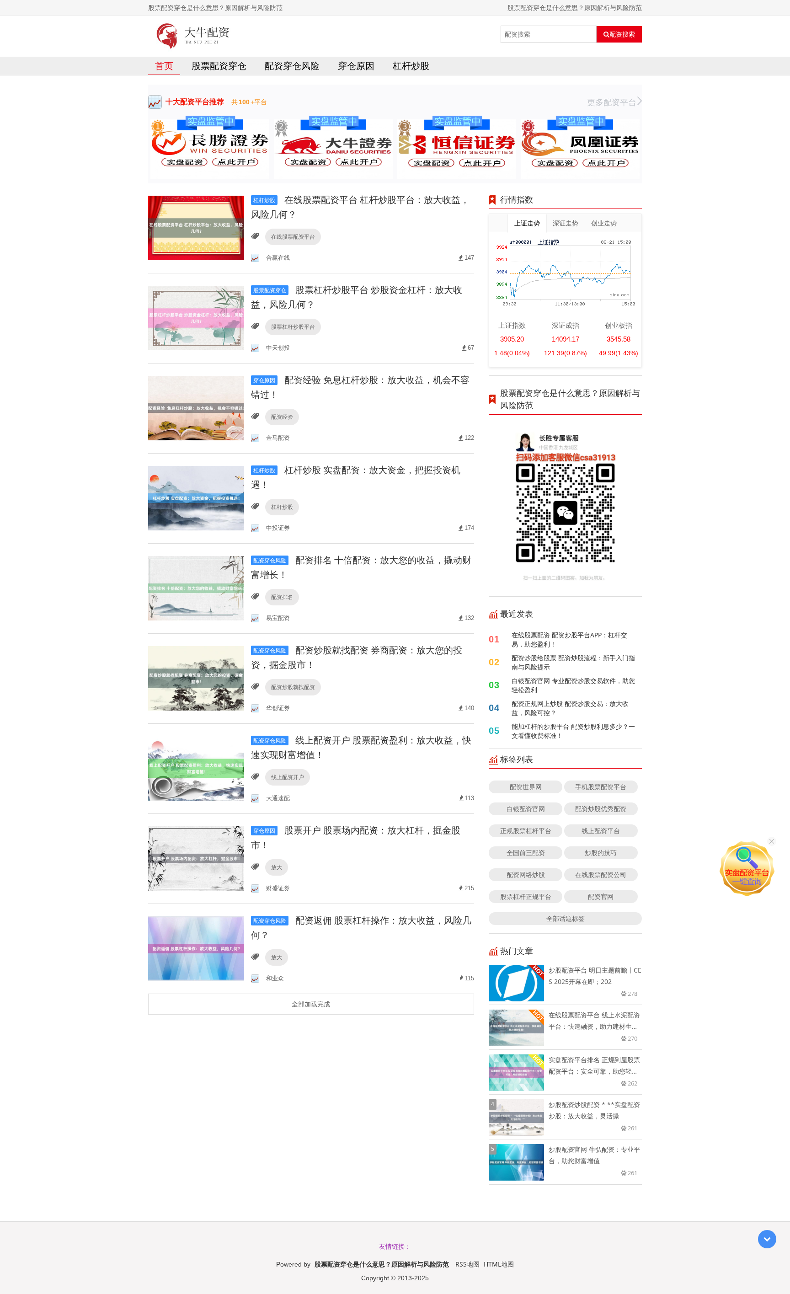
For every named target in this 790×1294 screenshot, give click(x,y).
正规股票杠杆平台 (525, 830)
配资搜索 (622, 34)
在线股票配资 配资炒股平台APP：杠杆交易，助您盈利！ (569, 639)
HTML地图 (499, 1264)
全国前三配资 (526, 852)
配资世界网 (526, 786)
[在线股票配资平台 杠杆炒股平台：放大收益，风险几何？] (196, 227)
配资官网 (601, 896)
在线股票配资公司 (600, 874)
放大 (276, 867)
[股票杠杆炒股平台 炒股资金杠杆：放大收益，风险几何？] (196, 317)
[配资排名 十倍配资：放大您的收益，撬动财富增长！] (196, 587)
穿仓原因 (356, 65)
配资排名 (282, 597)
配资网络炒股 (526, 874)
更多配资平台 (611, 101)
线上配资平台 (601, 830)
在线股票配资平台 (293, 237)
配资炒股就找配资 (293, 687)
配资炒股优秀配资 (600, 808)
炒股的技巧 (601, 852)
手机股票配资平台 (600, 786)
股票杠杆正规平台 (525, 896)
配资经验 (282, 417)
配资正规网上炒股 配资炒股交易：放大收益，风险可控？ (570, 708)
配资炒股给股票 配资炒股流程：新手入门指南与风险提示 (573, 662)
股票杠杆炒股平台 (293, 327)
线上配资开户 (287, 777)
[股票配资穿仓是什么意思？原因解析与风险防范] (193, 34)
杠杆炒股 (411, 65)
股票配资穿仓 (219, 65)
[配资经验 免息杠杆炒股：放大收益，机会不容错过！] (196, 407)
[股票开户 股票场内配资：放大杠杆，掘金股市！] (196, 858)
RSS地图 (467, 1264)
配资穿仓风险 (292, 65)
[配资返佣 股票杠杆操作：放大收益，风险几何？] (196, 948)
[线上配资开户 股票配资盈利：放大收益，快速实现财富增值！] (196, 768)
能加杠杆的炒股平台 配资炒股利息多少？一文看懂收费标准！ (573, 731)
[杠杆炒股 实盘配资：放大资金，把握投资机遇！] (196, 497)
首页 (164, 65)
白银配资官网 (526, 808)
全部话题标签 (565, 918)
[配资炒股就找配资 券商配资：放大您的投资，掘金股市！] (196, 678)
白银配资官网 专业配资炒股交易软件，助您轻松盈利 (573, 685)
